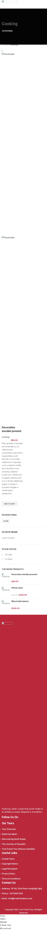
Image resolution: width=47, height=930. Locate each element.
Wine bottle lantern (20, 601)
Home (5, 44)
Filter (5, 521)
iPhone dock (17, 588)
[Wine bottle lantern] (6, 605)
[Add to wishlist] (5, 498)
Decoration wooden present (24, 574)
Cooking (5, 437)
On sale (8, 554)
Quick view (5, 509)
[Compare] (5, 423)
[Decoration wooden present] (6, 578)
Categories (7, 31)
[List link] (23, 836)
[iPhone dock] (6, 591)
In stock (8, 559)
